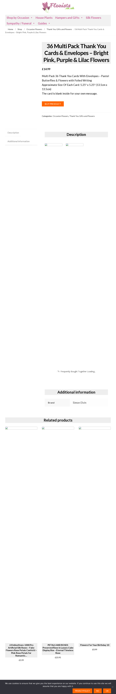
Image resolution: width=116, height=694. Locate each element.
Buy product (53, 103)
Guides (42, 23)
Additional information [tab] (18, 141)
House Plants (44, 17)
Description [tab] (13, 132)
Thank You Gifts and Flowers (59, 29)
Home (10, 29)
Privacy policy (82, 691)
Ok (107, 691)
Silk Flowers (93, 17)
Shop (20, 29)
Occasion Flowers (34, 29)
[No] (112, 686)
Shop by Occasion (18, 17)
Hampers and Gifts (67, 17)
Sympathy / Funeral (19, 23)
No (97, 691)
